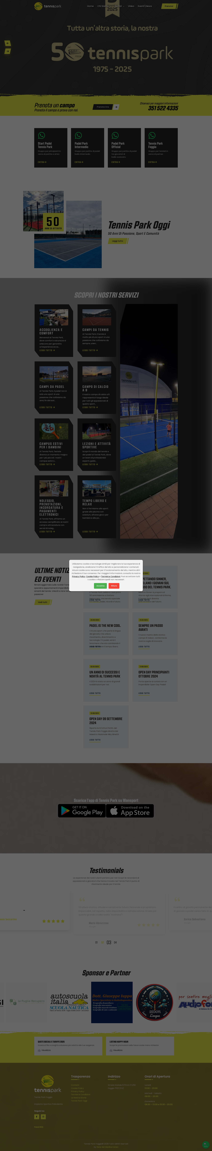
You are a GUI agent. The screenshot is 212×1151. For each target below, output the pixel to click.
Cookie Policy (92, 576)
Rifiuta (114, 585)
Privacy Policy (78, 576)
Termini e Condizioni (110, 576)
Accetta (100, 585)
